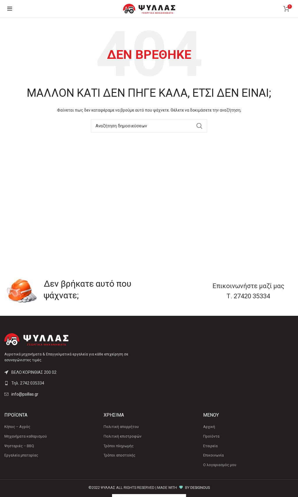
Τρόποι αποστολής (119, 455)
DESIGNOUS (200, 487)
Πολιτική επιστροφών (122, 436)
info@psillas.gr (24, 394)
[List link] (74, 383)
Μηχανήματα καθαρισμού (25, 436)
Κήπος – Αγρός (17, 426)
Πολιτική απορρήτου (121, 426)
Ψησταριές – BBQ (19, 446)
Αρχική (209, 426)
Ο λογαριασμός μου (219, 465)
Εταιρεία (210, 446)
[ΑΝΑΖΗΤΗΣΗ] (199, 126)
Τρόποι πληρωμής (119, 446)
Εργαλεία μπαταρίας (21, 455)
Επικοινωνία (213, 455)
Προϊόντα (211, 436)
